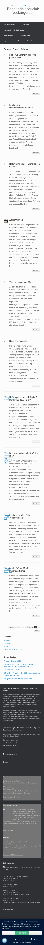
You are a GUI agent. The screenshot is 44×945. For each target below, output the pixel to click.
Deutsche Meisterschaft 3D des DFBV (23, 454)
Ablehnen (9, 933)
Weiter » (37, 630)
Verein (6, 646)
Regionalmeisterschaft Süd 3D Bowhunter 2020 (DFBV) (23, 398)
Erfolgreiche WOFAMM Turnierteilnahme (19, 516)
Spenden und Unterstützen (26, 41)
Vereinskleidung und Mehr (21, 281)
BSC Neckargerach (9, 25)
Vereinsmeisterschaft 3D (12, 661)
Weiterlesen (36, 93)
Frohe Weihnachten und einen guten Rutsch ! (22, 56)
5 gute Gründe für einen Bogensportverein (20, 569)
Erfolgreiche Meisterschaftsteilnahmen (21, 106)
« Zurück (11, 627)
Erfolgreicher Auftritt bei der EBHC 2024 (18, 678)
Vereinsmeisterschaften (13, 650)
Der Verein (26, 25)
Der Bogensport (9, 35)
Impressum (7, 41)
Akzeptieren (22, 933)
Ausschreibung (16, 219)
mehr (35, 933)
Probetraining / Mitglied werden (14, 30)
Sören (24, 49)
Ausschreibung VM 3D (12, 670)
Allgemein (7, 640)
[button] (22, 781)
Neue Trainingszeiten (18, 340)
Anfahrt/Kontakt (25, 35)
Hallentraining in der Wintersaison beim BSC (24, 165)
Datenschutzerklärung (25, 942)
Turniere (7, 643)
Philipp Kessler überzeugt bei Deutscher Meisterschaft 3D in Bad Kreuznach (18, 665)
